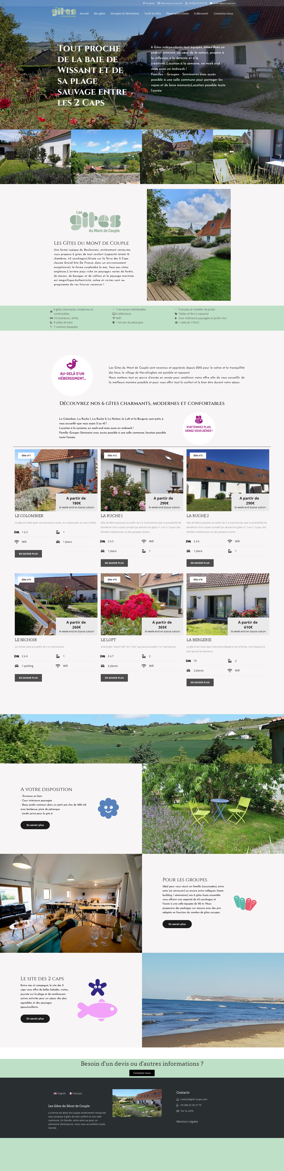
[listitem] (177, 375)
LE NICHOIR (26, 640)
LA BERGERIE (199, 640)
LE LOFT (108, 640)
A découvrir (201, 13)
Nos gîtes (99, 13)
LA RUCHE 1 (112, 516)
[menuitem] (59, 1093)
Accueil (84, 13)
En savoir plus (28, 553)
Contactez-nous (223, 13)
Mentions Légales (187, 1121)
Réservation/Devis (177, 13)
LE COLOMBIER (29, 516)
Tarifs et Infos (152, 13)
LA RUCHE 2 (198, 516)
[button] (4, 157)
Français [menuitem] (77, 1093)
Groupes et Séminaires (125, 13)
